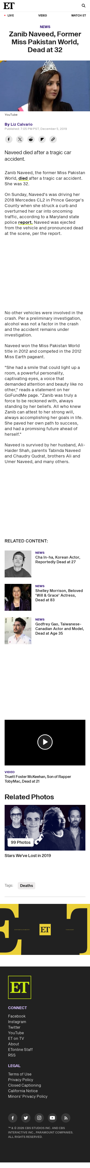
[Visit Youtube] (52, 1118)
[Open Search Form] (83, 6)
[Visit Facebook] (12, 1118)
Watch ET (78, 15)
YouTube (16, 1033)
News (45, 27)
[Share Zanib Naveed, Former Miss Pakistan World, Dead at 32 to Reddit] (31, 140)
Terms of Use (19, 1074)
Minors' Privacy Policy (28, 1096)
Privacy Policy (20, 1080)
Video (42, 15)
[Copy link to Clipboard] (53, 140)
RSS (12, 1055)
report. (25, 222)
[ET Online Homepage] (10, 6)
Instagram (17, 1022)
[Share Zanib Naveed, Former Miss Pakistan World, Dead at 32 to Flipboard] (42, 140)
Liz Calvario (22, 124)
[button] (45, 742)
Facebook (17, 1016)
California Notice (23, 1091)
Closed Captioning (24, 1085)
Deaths (26, 885)
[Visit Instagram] (39, 1118)
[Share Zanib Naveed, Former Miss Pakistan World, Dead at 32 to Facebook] (9, 140)
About (13, 1044)
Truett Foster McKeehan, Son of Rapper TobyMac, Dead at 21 (38, 779)
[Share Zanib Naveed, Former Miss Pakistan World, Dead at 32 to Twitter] (20, 140)
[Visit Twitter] (25, 1118)
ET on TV (16, 1038)
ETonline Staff (20, 1050)
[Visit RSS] (65, 1118)
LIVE (11, 15)
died (23, 178)
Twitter (14, 1027)
